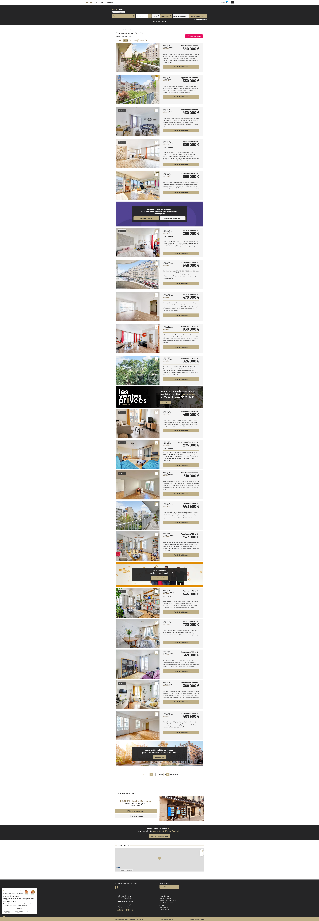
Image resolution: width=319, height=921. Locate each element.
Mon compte (223, 2)
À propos (162, 905)
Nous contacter (165, 909)
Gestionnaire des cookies (197, 919)
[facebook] (116, 887)
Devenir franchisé (165, 898)
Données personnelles (166, 919)
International (164, 907)
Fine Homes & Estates (167, 903)
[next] (151, 774)
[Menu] (232, 2)
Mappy (130, 870)
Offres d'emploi (164, 896)
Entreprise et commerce (168, 900)
